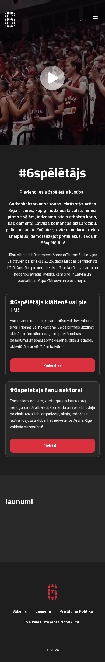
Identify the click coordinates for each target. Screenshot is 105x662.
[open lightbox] (52, 72)
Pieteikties (52, 365)
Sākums (19, 611)
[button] (83, 18)
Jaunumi (43, 611)
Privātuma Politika (76, 611)
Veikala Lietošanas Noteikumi (52, 622)
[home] (10, 19)
